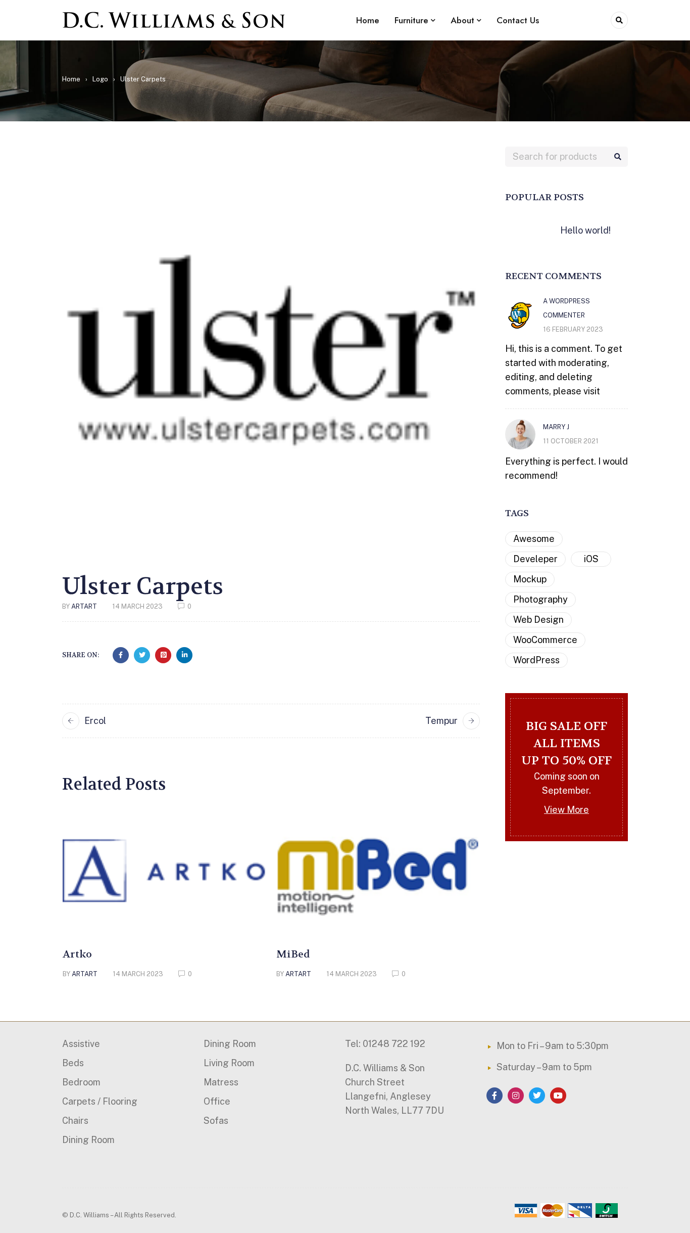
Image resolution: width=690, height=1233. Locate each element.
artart (84, 606)
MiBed (293, 954)
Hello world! (585, 230)
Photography (540, 599)
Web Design (538, 619)
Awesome (534, 538)
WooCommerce (545, 639)
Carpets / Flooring (99, 1101)
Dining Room (88, 1139)
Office (217, 1101)
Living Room (229, 1063)
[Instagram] (516, 1095)
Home (71, 79)
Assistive (81, 1043)
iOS (591, 559)
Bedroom (81, 1082)
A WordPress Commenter (566, 308)
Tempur (441, 720)
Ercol (95, 720)
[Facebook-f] (494, 1095)
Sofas (216, 1120)
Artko (77, 954)
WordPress (536, 660)
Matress (221, 1082)
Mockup (530, 579)
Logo (100, 79)
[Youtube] (558, 1095)
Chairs (75, 1120)
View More (566, 809)
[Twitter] (537, 1095)
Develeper (535, 559)
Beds (73, 1063)
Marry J (556, 427)
